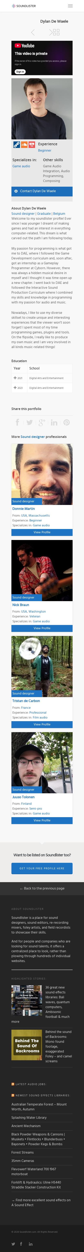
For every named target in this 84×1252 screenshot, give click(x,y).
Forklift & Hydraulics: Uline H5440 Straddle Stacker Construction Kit (36, 1185)
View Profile (42, 532)
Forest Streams (22, 1152)
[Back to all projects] (56, 32)
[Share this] (17, 423)
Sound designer (23, 214)
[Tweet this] (30, 423)
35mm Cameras (22, 1161)
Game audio (21, 166)
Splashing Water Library (28, 1118)
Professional (37, 712)
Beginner (44, 150)
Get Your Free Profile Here (42, 868)
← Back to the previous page (42, 889)
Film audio (40, 717)
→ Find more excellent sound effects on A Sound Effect (41, 1203)
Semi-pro (35, 808)
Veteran (34, 616)
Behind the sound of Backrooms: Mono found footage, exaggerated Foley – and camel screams (58, 1047)
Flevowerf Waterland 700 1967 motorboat (33, 1172)
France (26, 708)
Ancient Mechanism (26, 1126)
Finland (26, 804)
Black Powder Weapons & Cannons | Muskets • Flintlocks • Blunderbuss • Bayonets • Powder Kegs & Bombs (38, 1139)
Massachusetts (39, 515)
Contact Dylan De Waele (38, 191)
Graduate (44, 214)
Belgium (59, 214)
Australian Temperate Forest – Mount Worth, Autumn (39, 1107)
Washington (37, 611)
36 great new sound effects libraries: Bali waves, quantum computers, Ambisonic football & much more (40, 1004)
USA (24, 515)
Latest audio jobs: (31, 1084)
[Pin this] (66, 423)
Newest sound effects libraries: (43, 1095)
